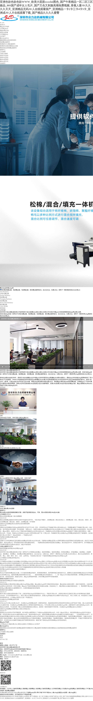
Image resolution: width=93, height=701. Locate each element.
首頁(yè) (2, 24)
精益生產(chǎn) (13, 624)
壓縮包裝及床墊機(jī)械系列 (68, 628)
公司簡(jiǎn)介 (4, 624)
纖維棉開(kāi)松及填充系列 (8, 628)
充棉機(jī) (9, 688)
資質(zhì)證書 (22, 624)
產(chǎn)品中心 (4, 38)
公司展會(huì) (30, 624)
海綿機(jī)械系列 (21, 628)
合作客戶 (37, 624)
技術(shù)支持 (4, 55)
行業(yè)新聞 (9, 632)
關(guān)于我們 (4, 26)
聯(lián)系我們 (4, 59)
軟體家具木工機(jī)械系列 (34, 628)
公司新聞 (2, 632)
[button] (2, 289)
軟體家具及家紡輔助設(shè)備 (51, 628)
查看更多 (2, 387)
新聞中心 (2, 50)
